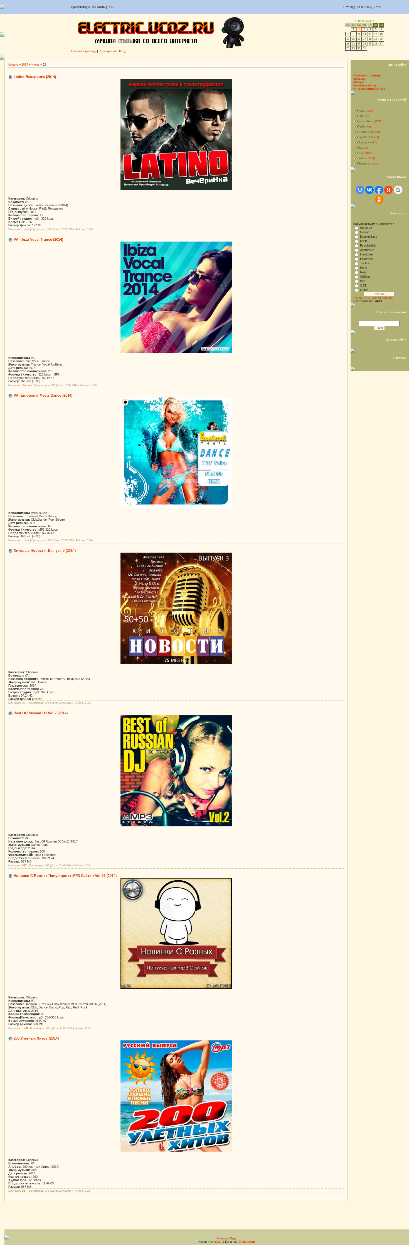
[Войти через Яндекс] (388, 190)
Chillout (365, 276)
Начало (13, 64)
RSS (111, 7)
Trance (362, 158)
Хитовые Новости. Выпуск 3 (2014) (45, 550)
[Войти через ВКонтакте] (369, 190)
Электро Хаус (226, 1238)
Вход (122, 51)
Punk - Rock (365, 121)
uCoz (217, 1241)
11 (370, 34)
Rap (360, 116)
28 (347, 48)
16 (359, 39)
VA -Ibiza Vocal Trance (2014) (38, 239)
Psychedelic (365, 137)
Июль (35, 64)
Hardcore (366, 254)
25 (370, 43)
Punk (363, 267)
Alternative (364, 142)
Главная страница (83, 51)
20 (381, 39)
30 (359, 48)
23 (359, 43)
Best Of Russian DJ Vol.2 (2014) (41, 713)
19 (375, 39)
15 (353, 39)
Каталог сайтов (365, 85)
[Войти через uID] (360, 190)
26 (375, 43)
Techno (365, 263)
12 (375, 34)
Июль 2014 (364, 20)
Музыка (359, 78)
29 (353, 48)
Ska (360, 147)
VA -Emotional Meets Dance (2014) (43, 395)
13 (381, 34)
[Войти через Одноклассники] (379, 199)
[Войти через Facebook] (379, 190)
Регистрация (108, 51)
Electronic (27, 385)
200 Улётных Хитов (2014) (36, 1038)
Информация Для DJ (369, 88)
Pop (362, 281)
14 (347, 39)
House (25, 229)
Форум (358, 82)
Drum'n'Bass (365, 131)
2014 (24, 64)
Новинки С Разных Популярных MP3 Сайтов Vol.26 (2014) (65, 876)
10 (364, 34)
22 (353, 43)
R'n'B (25, 1028)
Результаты (361, 297)
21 (347, 43)
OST (24, 703)
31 (364, 48)
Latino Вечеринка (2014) (35, 77)
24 (364, 43)
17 (364, 39)
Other (364, 290)
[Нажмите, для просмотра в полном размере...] (176, 189)
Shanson (366, 227)
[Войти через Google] (398, 189)
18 (370, 39)
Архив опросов (382, 297)
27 (381, 43)
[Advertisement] (206, 58)
